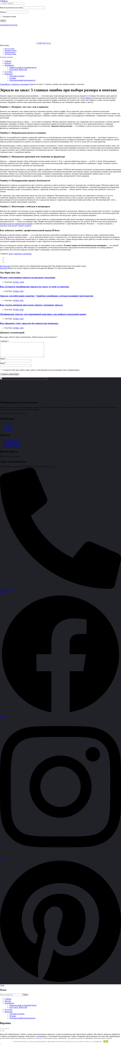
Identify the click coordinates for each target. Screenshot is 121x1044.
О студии (8, 72)
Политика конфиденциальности (22, 80)
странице (39, 1038)
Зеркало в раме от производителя (22, 67)
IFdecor (88, 98)
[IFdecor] (4, 1)
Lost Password (5, 25)
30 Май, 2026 (18, 291)
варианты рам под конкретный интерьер (16, 224)
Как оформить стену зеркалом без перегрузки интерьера (29, 323)
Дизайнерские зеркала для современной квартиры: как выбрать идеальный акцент (43, 314)
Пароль (3, 12)
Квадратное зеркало (11, 50)
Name (3, 359)
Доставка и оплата (16, 76)
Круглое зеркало (10, 48)
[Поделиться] (6, 1028)
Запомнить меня (9, 17)
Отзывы (12, 78)
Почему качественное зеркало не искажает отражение (27, 277)
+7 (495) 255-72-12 (43, 43)
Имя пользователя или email (11, 8)
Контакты (9, 74)
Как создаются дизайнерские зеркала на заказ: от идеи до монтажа (34, 286)
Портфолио (9, 65)
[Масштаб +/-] (1, 1028)
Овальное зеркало (10, 52)
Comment (4, 341)
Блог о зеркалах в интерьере (17, 84)
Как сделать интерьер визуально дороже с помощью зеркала (31, 305)
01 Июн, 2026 (18, 282)
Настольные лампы (10, 54)
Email (3, 363)
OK (106, 1041)
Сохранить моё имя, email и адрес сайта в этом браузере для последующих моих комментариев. (41, 370)
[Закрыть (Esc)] (8, 1028)
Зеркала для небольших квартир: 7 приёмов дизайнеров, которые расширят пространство (46, 296)
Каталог (8, 63)
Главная (8, 61)
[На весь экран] (3, 1028)
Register (14, 25)
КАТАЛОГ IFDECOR (18, 70)
